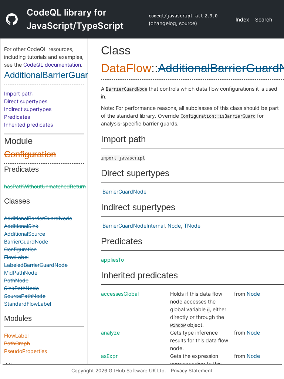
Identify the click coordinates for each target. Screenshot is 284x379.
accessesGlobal (120, 294)
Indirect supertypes (27, 109)
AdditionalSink (21, 226)
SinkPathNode (21, 288)
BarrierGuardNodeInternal (133, 225)
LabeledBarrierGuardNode (36, 265)
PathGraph (17, 343)
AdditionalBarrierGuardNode (59, 75)
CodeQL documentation (52, 64)
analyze (110, 332)
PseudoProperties (25, 351)
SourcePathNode (24, 296)
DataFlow (126, 68)
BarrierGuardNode (26, 241)
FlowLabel (16, 257)
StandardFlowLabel (27, 304)
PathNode (16, 280)
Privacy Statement (192, 370)
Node (174, 225)
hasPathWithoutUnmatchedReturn (45, 186)
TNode (192, 225)
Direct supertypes (25, 101)
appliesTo (112, 259)
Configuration (30, 154)
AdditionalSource (24, 234)
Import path (18, 93)
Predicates (17, 117)
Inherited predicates (28, 124)
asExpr (109, 356)
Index (242, 19)
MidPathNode (20, 272)
